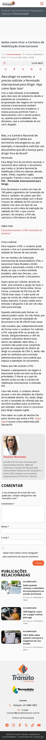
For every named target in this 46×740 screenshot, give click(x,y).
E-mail (5, 537)
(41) (30, 705)
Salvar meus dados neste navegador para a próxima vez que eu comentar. (21, 554)
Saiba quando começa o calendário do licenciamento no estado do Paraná (33, 589)
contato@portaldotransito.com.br (23, 712)
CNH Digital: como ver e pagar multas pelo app (33, 614)
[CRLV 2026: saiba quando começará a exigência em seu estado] (11, 637)
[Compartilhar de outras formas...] (40, 69)
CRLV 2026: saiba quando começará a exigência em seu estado (33, 639)
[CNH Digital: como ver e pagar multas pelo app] (11, 613)
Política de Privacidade (23, 717)
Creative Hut (38, 737)
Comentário (7, 503)
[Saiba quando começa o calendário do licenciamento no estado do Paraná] (11, 587)
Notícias (25, 10)
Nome (5, 526)
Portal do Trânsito (10, 10)
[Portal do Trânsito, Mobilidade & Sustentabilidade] (23, 673)
